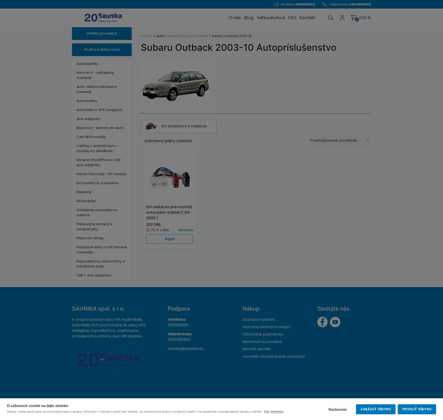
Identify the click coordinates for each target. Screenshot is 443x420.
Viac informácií (274, 411)
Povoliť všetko (416, 409)
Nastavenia (338, 409)
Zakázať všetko (376, 409)
